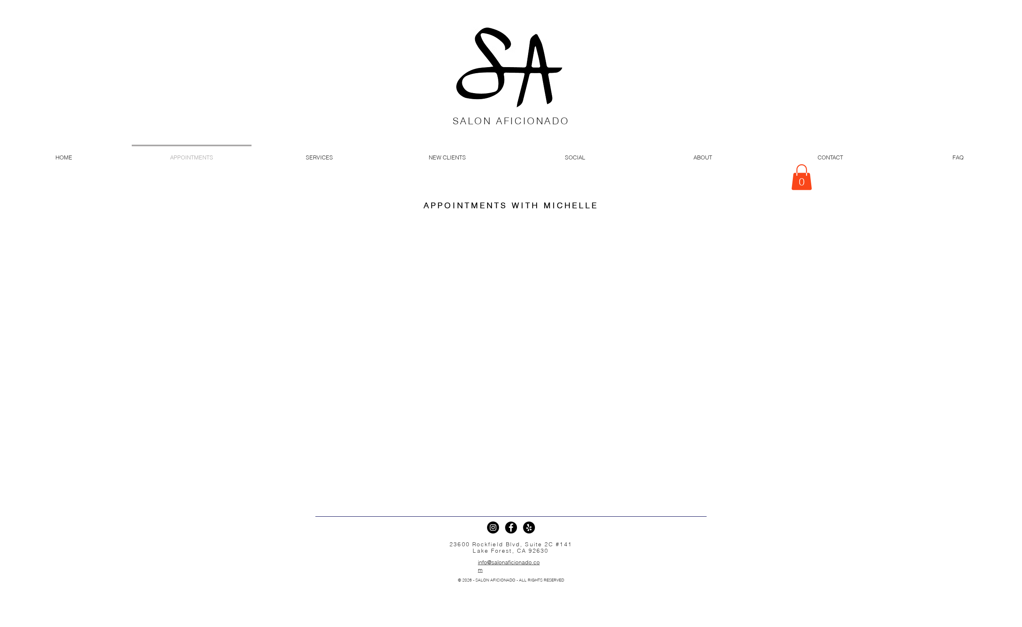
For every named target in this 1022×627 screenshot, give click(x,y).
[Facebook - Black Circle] (511, 527)
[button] (801, 177)
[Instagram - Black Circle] (493, 527)
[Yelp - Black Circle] (529, 527)
